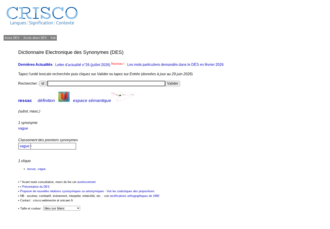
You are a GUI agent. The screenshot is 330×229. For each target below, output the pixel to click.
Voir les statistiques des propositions (130, 191)
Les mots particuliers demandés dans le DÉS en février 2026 (175, 65)
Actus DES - (13, 38)
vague (23, 128)
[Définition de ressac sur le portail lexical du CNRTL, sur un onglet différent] (64, 100)
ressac (25, 100)
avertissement (86, 182)
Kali (53, 38)
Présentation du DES (36, 186)
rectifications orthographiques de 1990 (134, 196)
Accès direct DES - (35, 38)
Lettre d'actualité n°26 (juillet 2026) (90, 65)
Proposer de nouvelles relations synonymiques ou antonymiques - (63, 191)
